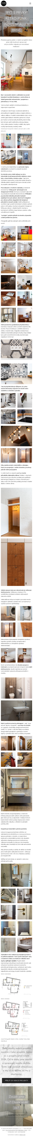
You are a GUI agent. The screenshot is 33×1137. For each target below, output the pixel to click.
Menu (30, 3)
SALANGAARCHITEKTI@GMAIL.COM (16, 1130)
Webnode (22, 1135)
